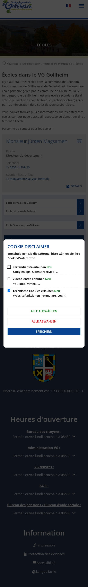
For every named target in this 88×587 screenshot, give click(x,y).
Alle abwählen (44, 321)
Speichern (44, 331)
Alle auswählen (44, 311)
